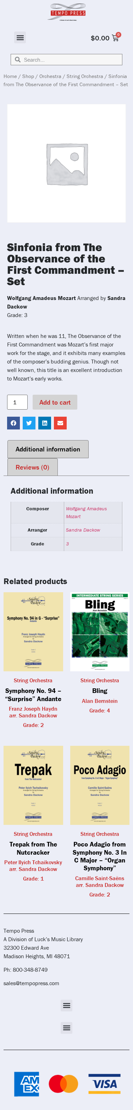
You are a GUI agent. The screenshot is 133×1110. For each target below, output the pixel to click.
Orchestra (50, 76)
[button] (20, 37)
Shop (28, 76)
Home (10, 76)
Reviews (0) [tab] (32, 467)
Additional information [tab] (48, 449)
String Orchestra (85, 76)
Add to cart (55, 402)
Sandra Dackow (83, 530)
